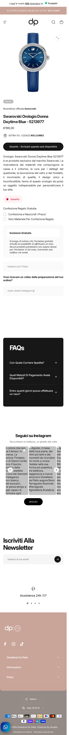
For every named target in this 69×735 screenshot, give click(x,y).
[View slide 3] (35, 603)
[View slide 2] (31, 603)
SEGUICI (33, 501)
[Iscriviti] (57, 559)
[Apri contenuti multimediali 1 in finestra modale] (57, 38)
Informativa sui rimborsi (22, 732)
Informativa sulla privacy (43, 732)
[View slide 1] (28, 603)
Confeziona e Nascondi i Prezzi (27, 214)
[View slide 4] (39, 603)
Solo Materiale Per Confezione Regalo (31, 219)
